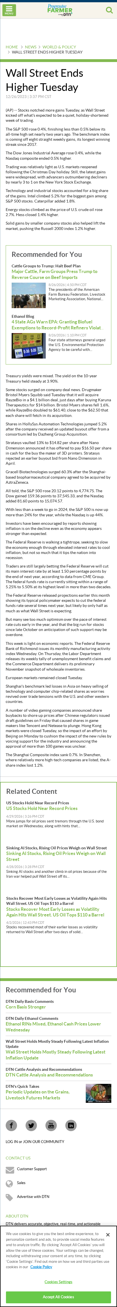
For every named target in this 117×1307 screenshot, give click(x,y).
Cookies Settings (58, 1282)
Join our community (43, 1142)
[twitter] (31, 1125)
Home (12, 47)
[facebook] (11, 1125)
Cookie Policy (41, 1267)
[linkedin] (71, 1125)
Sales (21, 1183)
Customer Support (32, 1169)
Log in (12, 1142)
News (30, 47)
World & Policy (59, 47)
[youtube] (51, 1125)
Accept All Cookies (58, 1297)
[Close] (108, 1235)
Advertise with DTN (33, 1197)
